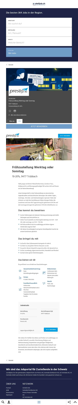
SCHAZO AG (26, 388)
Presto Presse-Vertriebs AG (30, 393)
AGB (7, 390)
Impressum (9, 395)
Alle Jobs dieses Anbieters (18, 115)
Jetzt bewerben (65, 136)
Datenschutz (10, 392)
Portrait (8, 388)
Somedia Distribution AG (30, 390)
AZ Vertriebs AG (27, 397)
